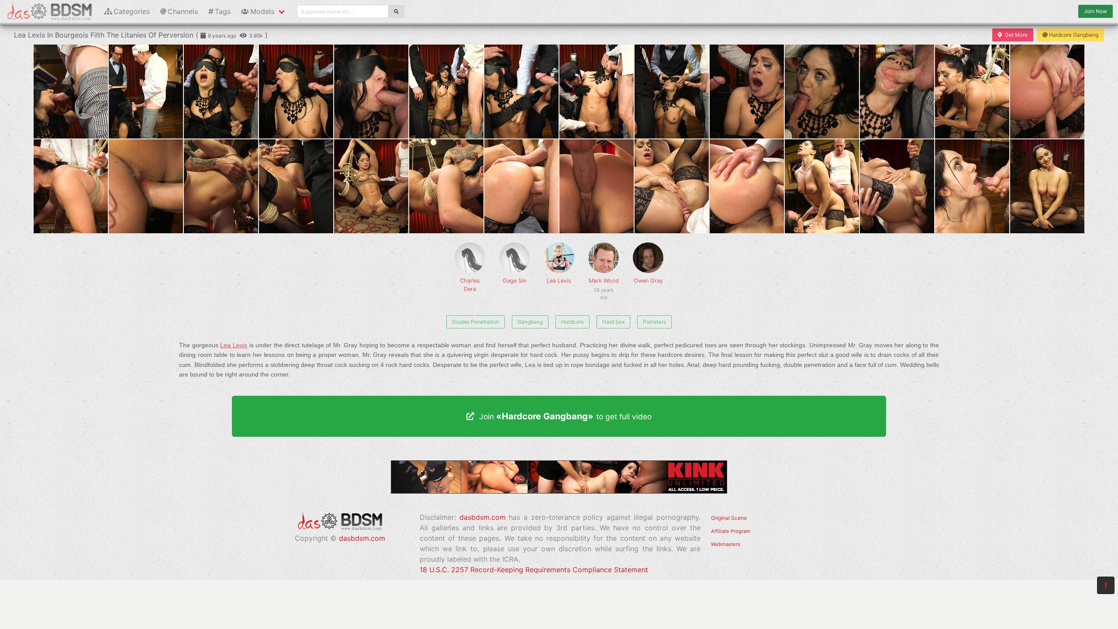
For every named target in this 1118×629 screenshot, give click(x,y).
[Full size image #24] (822, 186)
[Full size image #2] (221, 91)
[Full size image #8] (672, 91)
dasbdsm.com (362, 538)
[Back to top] (1106, 585)
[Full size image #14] (71, 186)
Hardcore (572, 321)
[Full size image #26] (972, 186)
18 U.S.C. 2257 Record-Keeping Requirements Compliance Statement (534, 569)
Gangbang (530, 321)
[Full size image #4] (371, 91)
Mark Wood (604, 285)
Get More (1016, 34)
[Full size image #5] (446, 91)
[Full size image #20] (521, 186)
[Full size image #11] (897, 91)
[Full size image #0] (71, 91)
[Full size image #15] (146, 186)
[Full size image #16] (221, 186)
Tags (223, 11)
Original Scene (729, 518)
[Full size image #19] (446, 186)
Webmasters (725, 544)
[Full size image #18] (371, 186)
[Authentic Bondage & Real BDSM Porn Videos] (559, 491)
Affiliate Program (730, 531)
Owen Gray (648, 280)
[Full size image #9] (747, 91)
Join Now (1095, 11)
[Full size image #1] (146, 91)
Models (262, 11)
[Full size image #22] (672, 186)
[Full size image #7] (596, 91)
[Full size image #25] (897, 186)
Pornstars (654, 321)
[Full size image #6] (521, 91)
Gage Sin (514, 280)
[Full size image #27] (1047, 186)
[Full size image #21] (596, 186)
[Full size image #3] (296, 91)
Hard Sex (613, 321)
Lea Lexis (559, 280)
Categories (132, 11)
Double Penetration (475, 321)
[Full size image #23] (747, 186)
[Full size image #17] (296, 186)
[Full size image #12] (972, 91)
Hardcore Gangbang (1073, 34)
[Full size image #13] (1047, 91)
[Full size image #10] (822, 91)
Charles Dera (470, 284)
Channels (183, 11)
